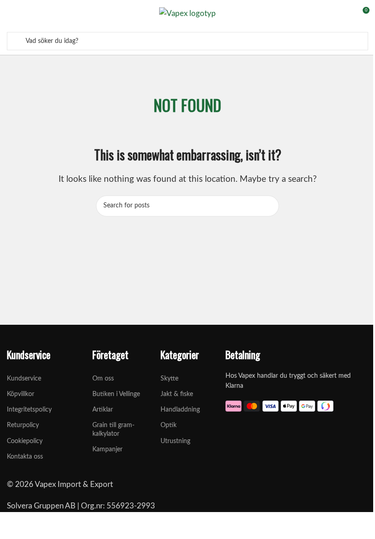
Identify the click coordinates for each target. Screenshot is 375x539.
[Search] (17, 41)
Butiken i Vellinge (116, 394)
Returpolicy (23, 425)
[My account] (345, 14)
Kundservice (24, 378)
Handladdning (179, 410)
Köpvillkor (20, 394)
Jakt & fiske (177, 394)
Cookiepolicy (25, 441)
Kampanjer (107, 449)
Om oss (103, 378)
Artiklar (102, 410)
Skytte (169, 378)
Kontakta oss (25, 457)
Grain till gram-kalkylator (113, 429)
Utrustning (175, 441)
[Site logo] (187, 13)
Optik (169, 425)
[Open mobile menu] (10, 14)
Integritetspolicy (29, 410)
